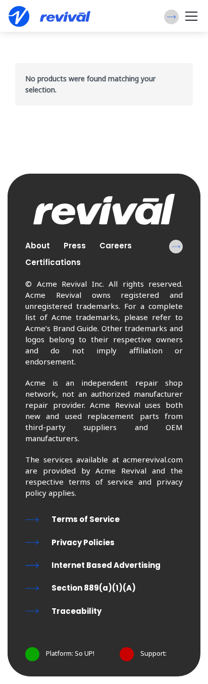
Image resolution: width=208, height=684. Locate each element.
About (37, 245)
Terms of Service (85, 519)
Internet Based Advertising (106, 565)
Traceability (76, 611)
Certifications (53, 262)
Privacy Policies (83, 542)
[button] (171, 17)
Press (75, 245)
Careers (115, 245)
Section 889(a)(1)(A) (93, 588)
